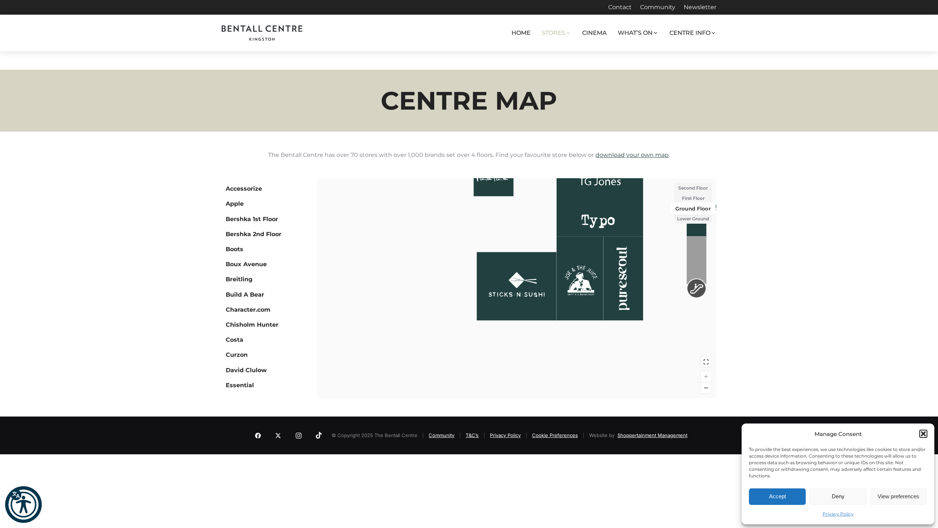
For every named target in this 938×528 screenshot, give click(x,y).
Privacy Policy (838, 514)
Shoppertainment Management (652, 435)
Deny (838, 496)
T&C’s (472, 435)
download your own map (632, 154)
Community (441, 435)
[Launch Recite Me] (23, 504)
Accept (777, 496)
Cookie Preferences (555, 435)
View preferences (898, 496)
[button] (923, 433)
